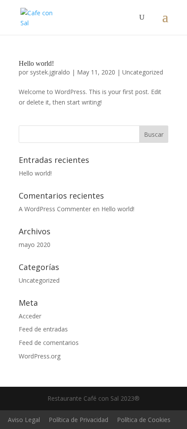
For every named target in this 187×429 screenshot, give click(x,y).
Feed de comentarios (49, 342)
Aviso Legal (24, 419)
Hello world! (36, 63)
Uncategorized (142, 72)
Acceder (30, 316)
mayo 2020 (34, 244)
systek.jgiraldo (50, 72)
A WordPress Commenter (55, 209)
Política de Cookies (143, 419)
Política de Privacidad (78, 419)
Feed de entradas (43, 329)
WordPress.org (39, 356)
